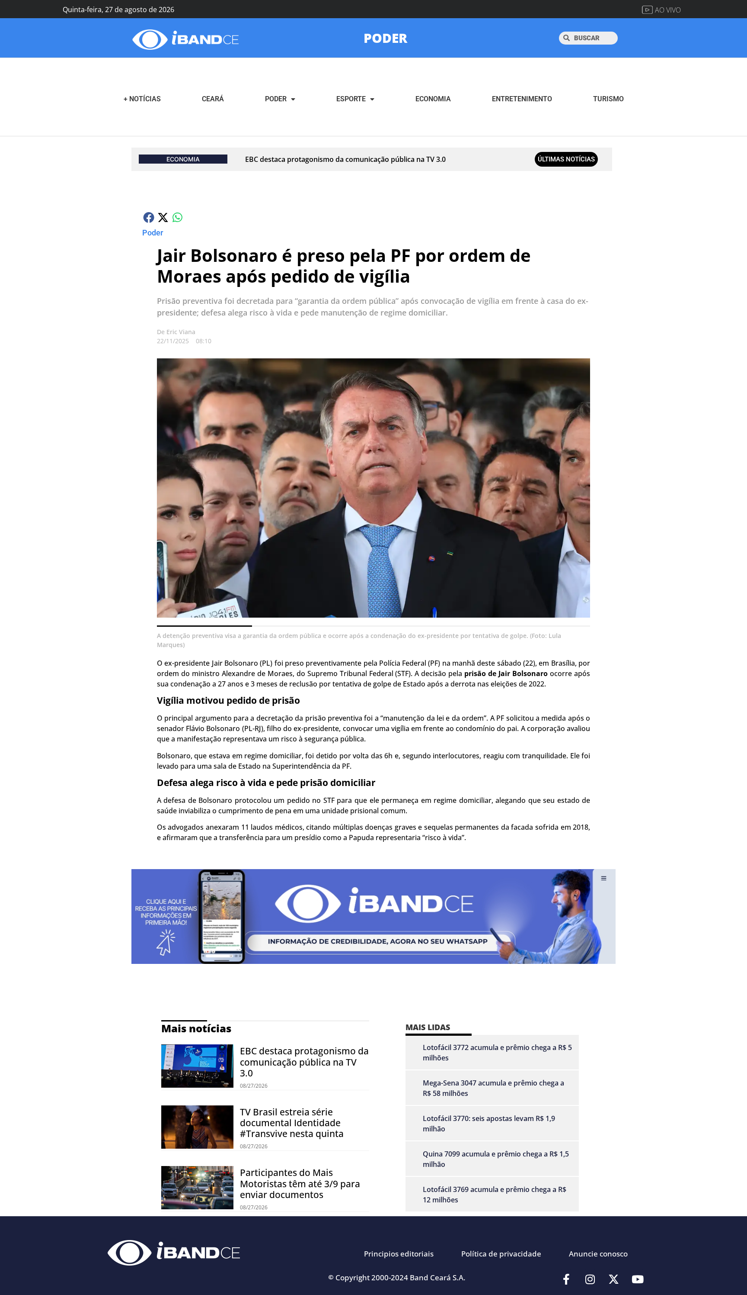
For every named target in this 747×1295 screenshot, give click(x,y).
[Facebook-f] (566, 1279)
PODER (385, 38)
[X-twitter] (614, 1279)
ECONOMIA (433, 99)
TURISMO (608, 99)
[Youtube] (637, 1279)
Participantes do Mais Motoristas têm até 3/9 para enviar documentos (300, 1183)
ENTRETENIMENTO (522, 99)
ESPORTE (351, 99)
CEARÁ (213, 99)
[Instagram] (590, 1279)
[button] (149, 217)
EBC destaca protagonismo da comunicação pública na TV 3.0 (345, 159)
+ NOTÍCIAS (142, 99)
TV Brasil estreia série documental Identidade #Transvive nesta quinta (292, 1123)
